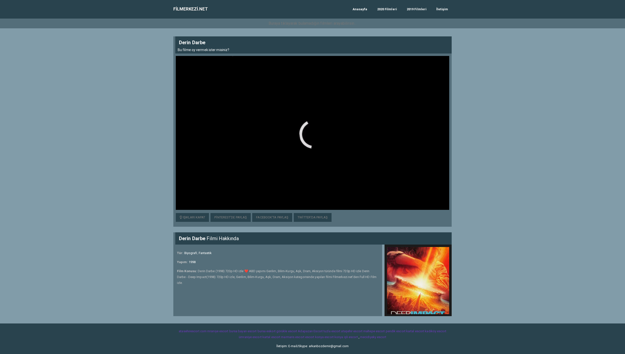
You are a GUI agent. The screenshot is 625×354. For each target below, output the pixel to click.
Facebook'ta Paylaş (272, 217)
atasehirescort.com (193, 331)
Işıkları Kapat (193, 217)
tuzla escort (331, 331)
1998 (192, 262)
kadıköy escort (435, 331)
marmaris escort (292, 337)
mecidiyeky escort (373, 337)
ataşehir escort (352, 331)
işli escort (351, 337)
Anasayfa (360, 9)
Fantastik (205, 253)
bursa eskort (267, 331)
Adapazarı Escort (310, 331)
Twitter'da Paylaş (313, 217)
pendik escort (396, 331)
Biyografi (190, 253)
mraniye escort (217, 331)
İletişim (442, 9)
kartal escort (415, 331)
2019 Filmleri (417, 9)
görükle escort (286, 331)
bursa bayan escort (243, 331)
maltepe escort (374, 331)
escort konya (314, 337)
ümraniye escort (250, 337)
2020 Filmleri (387, 9)
